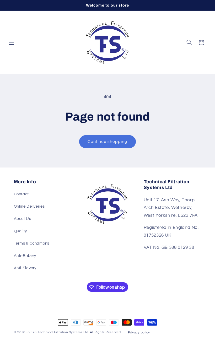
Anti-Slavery (25, 268)
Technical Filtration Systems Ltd (63, 332)
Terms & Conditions (31, 243)
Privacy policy (139, 332)
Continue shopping (108, 141)
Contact (21, 194)
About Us (22, 219)
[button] (12, 42)
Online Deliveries (29, 206)
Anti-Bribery (25, 256)
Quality (20, 231)
